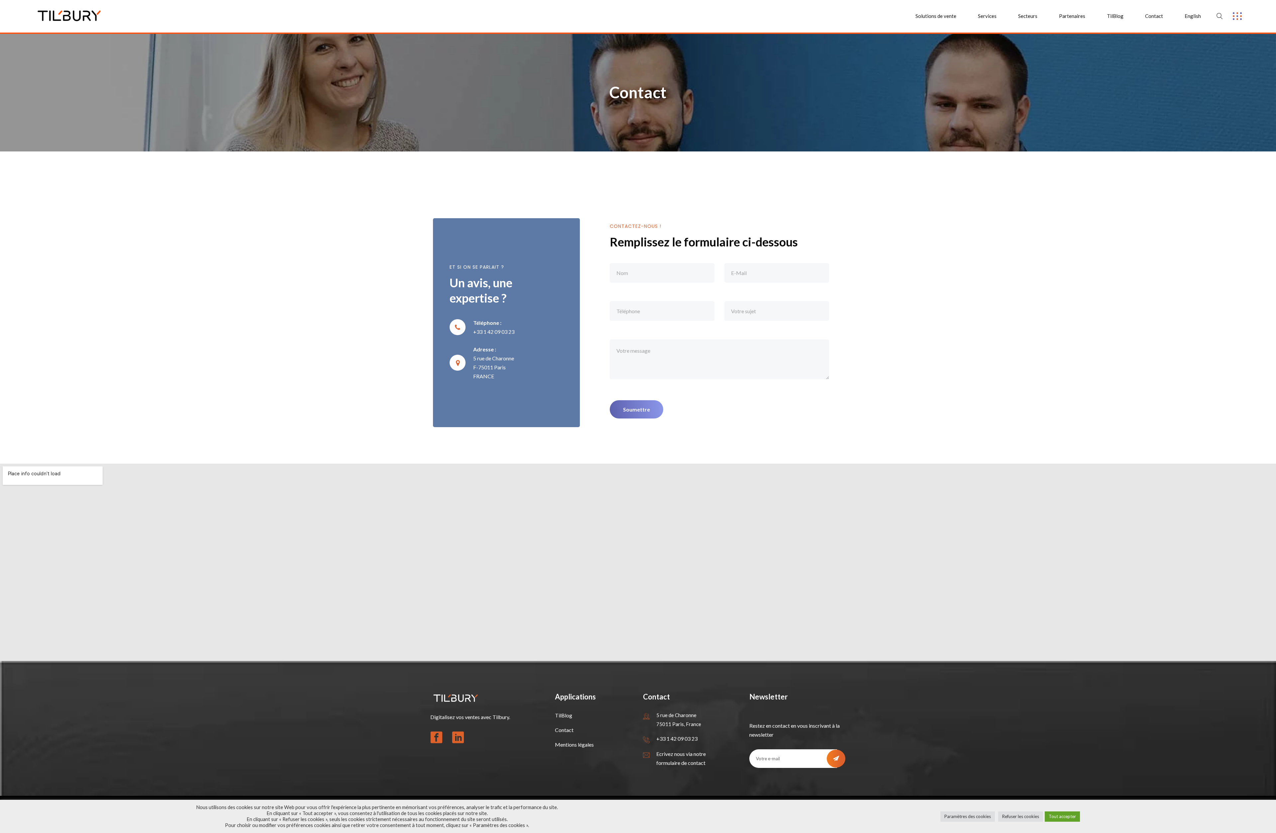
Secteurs (1027, 16)
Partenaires (1072, 16)
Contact (1154, 16)
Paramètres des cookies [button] (967, 816)
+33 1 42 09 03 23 (676, 738)
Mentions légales (574, 744)
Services (987, 16)
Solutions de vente (935, 16)
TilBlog (1115, 16)
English (1193, 16)
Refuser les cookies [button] (1020, 816)
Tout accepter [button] (1062, 816)
